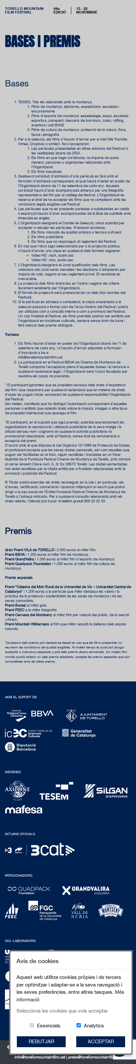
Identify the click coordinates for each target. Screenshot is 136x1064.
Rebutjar (41, 1041)
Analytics (94, 1025)
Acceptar (101, 1041)
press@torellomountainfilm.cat (95, 1057)
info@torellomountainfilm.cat (40, 1057)
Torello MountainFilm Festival (24, 10)
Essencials (48, 1025)
